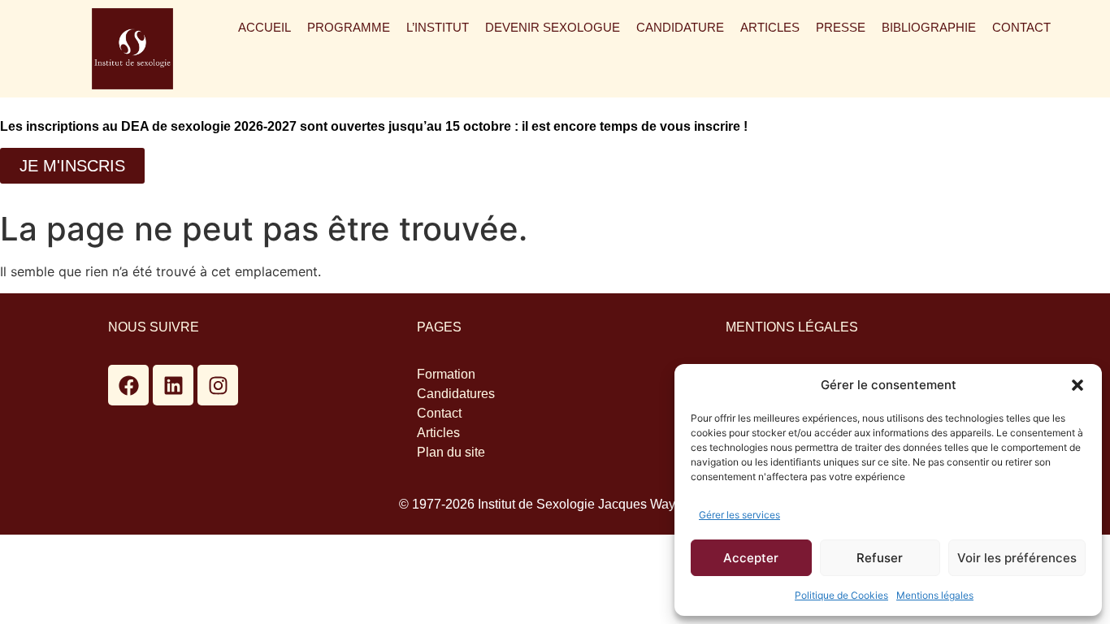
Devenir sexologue (552, 27)
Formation (446, 374)
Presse (840, 27)
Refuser (879, 558)
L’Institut (437, 27)
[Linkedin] (173, 385)
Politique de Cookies (841, 595)
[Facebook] (128, 385)
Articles (770, 27)
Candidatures (456, 394)
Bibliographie (929, 27)
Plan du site (451, 452)
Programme (348, 27)
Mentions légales (934, 595)
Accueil (264, 27)
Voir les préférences (1017, 558)
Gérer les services (739, 515)
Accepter (750, 558)
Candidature (680, 27)
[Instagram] (217, 385)
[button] (1077, 385)
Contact (1021, 27)
